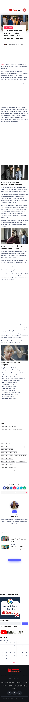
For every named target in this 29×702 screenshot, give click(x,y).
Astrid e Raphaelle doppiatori (7, 438)
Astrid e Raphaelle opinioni (7, 455)
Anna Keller (10, 43)
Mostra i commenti (14, 560)
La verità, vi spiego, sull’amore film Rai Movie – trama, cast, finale (19, 539)
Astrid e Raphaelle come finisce (8, 435)
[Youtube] (14, 693)
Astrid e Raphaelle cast (18, 429)
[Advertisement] (14, 579)
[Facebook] (9, 693)
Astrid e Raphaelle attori (6, 429)
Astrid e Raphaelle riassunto (20, 455)
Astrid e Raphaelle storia (21, 461)
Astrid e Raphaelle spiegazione (8, 461)
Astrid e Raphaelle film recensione (8, 443)
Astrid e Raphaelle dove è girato (8, 440)
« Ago (14, 662)
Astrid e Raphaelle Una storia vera (8, 473)
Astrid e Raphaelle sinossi (6, 458)
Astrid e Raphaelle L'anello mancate (9, 452)
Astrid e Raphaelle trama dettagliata (9, 470)
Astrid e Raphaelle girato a (7, 449)
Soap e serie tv (8, 27)
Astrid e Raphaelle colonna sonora (8, 432)
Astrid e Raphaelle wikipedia (7, 476)
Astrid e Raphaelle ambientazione (8, 426)
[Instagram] (19, 693)
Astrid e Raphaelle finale (6, 446)
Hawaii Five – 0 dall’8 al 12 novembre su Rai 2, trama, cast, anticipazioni (18, 548)
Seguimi (14, 511)
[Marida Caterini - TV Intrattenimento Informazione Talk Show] (14, 10)
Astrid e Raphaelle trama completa (8, 467)
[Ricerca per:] (11, 624)
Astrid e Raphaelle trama (6, 464)
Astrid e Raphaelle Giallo (18, 446)
